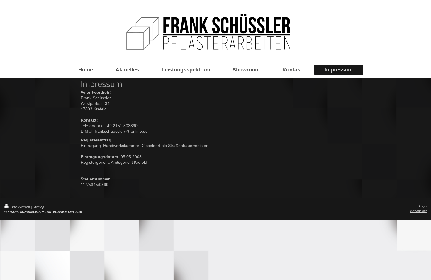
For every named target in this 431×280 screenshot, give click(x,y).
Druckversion (20, 207)
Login (423, 206)
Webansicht (418, 211)
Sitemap (38, 207)
